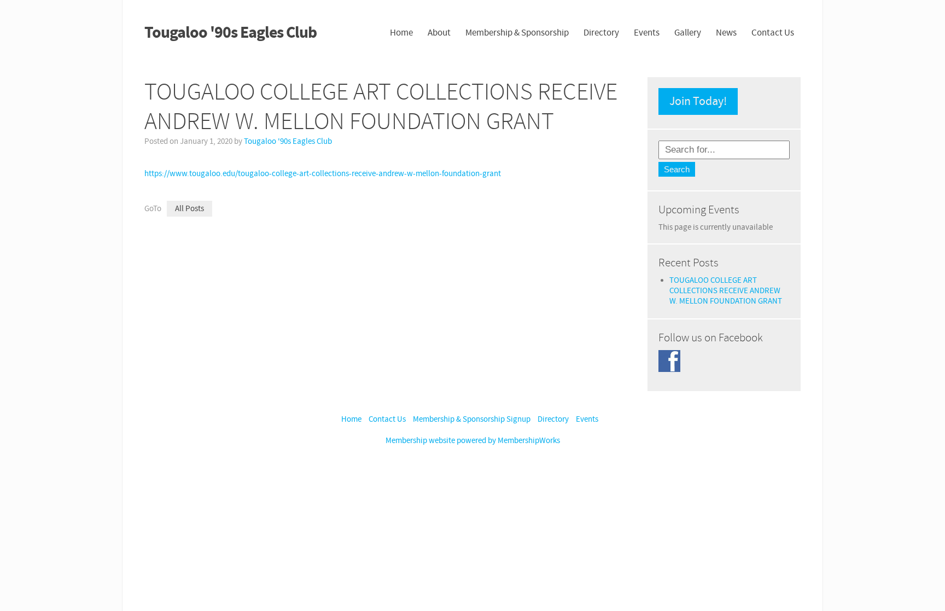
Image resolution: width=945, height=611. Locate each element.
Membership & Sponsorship (517, 33)
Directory (601, 33)
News (726, 33)
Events (647, 33)
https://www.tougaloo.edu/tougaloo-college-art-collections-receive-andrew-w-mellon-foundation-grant (322, 173)
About (439, 33)
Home (401, 33)
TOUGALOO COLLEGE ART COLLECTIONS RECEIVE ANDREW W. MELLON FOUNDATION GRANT (725, 290)
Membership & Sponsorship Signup (471, 419)
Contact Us (772, 33)
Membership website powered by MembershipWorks (473, 440)
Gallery (687, 33)
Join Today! (698, 101)
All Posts (189, 208)
